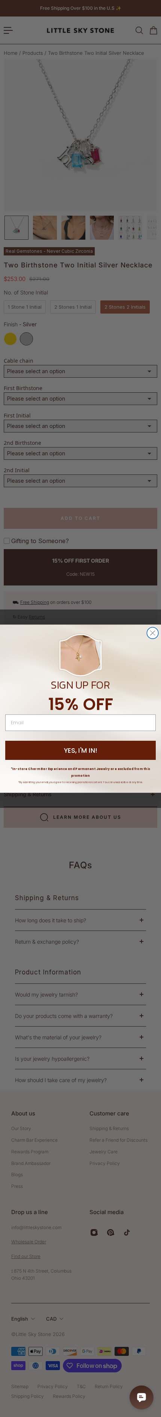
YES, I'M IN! (80, 750)
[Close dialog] (152, 633)
